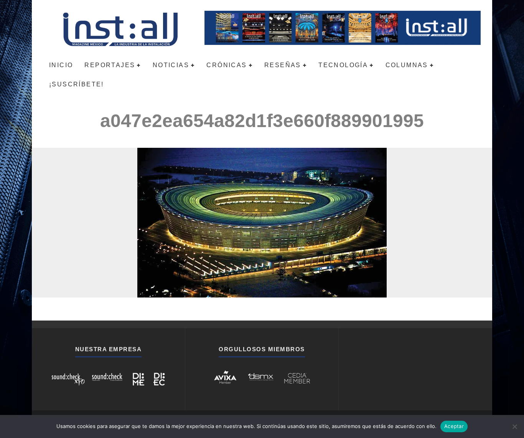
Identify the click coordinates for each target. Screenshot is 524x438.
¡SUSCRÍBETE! (76, 84)
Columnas (407, 65)
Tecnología (343, 65)
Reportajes (109, 65)
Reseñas (282, 65)
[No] (514, 426)
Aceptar (454, 426)
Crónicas (226, 65)
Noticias (171, 65)
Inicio (61, 65)
